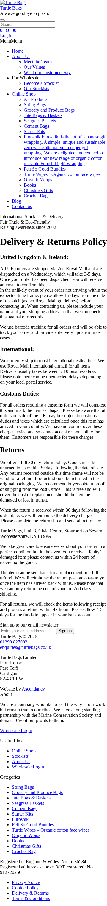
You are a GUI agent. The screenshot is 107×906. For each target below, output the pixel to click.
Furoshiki (21, 819)
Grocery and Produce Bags (49, 110)
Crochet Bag (36, 195)
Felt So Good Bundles (45, 168)
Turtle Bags (11, 7)
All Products (35, 99)
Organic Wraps (38, 179)
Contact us (22, 206)
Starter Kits (34, 131)
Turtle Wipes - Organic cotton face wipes (62, 174)
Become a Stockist (41, 83)
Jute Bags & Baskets (43, 115)
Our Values (34, 67)
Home (17, 51)
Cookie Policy (25, 887)
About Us (21, 56)
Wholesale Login (16, 730)
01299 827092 (13, 641)
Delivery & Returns (30, 893)
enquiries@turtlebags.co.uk (25, 647)
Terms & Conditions (31, 898)
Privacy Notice (26, 882)
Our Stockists (36, 88)
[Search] (2, 20)
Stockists (20, 756)
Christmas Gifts (38, 190)
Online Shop (24, 93)
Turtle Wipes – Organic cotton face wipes (50, 829)
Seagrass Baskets (40, 120)
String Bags (35, 104)
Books (30, 185)
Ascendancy (33, 688)
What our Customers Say (47, 72)
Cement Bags (36, 126)
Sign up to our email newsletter (29, 624)
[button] (11, 40)
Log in (6, 35)
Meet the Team (38, 61)
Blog (16, 201)
